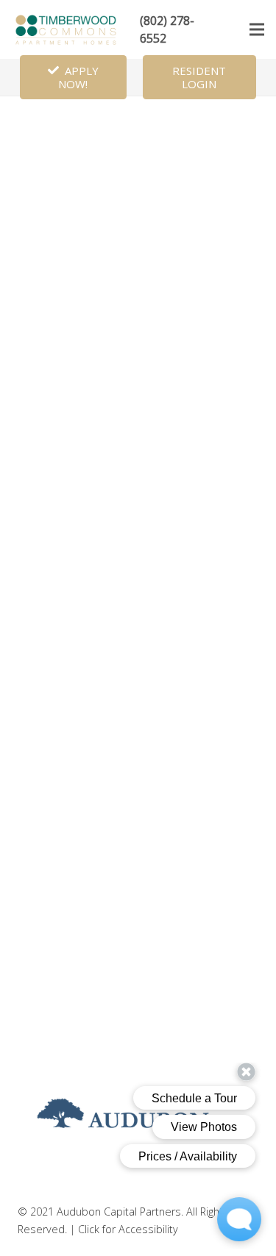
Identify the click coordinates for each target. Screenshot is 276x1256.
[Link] (67, 29)
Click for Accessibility (128, 1229)
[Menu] (257, 29)
